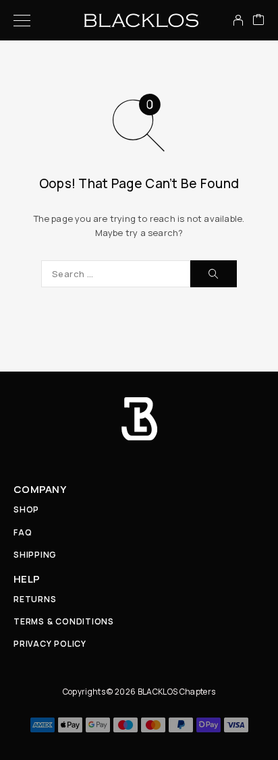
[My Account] (238, 20)
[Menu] (22, 20)
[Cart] (258, 20)
